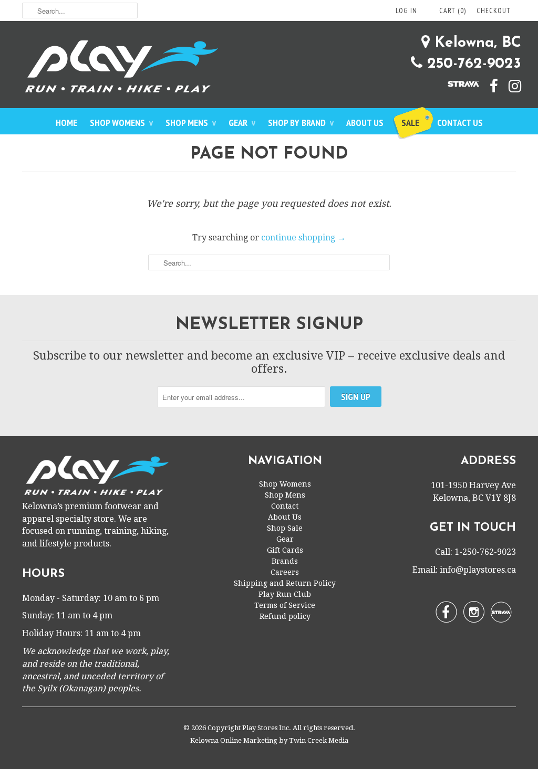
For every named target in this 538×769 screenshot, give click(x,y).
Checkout (494, 10)
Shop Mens (190, 123)
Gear (242, 123)
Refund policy (285, 616)
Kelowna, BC (475, 43)
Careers (285, 572)
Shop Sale (285, 528)
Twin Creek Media (318, 740)
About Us (365, 123)
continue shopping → (303, 238)
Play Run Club (284, 594)
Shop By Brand (301, 123)
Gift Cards (285, 550)
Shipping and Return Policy (285, 583)
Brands (285, 561)
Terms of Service (284, 605)
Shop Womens (121, 123)
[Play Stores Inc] (269, 68)
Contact (284, 506)
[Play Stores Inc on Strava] (458, 82)
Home (66, 123)
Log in (406, 10)
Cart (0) (452, 10)
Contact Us (460, 123)
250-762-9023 (471, 64)
